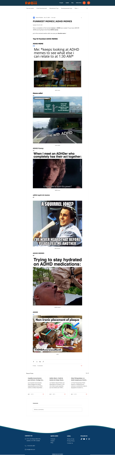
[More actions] (81, 17)
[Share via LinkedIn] (40, 361)
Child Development (41, 8)
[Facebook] (87, 439)
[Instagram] (89, 439)
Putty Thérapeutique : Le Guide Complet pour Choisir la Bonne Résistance (78, 379)
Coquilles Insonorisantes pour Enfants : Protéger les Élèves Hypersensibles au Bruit (35, 379)
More (76, 8)
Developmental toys (66, 8)
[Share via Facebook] (33, 361)
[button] (61, 3)
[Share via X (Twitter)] (36, 361)
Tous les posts (30, 8)
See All (87, 373)
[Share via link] (43, 361)
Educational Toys (54, 8)
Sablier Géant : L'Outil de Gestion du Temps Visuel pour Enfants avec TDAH (56, 379)
